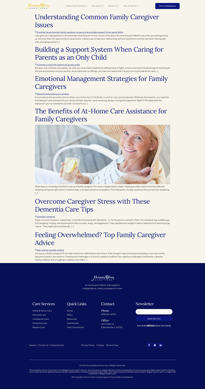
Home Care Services (76, 6)
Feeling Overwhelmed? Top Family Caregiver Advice (100, 238)
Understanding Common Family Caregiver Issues (97, 21)
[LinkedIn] (160, 345)
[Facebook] (149, 345)
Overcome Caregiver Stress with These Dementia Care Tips (92, 205)
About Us (112, 6)
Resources (97, 6)
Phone (105, 311)
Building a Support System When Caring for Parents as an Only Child (99, 53)
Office (105, 320)
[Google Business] (155, 345)
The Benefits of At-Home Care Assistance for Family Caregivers (101, 115)
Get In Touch (129, 6)
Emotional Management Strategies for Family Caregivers (101, 82)
